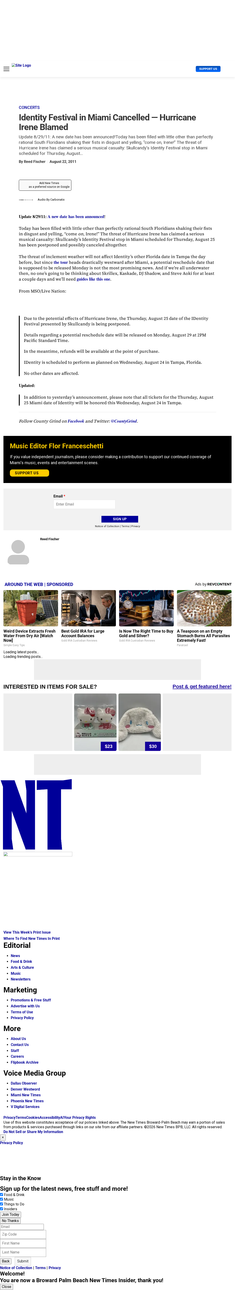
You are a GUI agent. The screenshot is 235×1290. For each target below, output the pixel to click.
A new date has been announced (76, 216)
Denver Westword (25, 1089)
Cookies (32, 1117)
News (15, 956)
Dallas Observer (24, 1083)
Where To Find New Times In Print (31, 938)
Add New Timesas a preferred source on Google (49, 185)
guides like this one (93, 279)
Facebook (76, 421)
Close (6, 1286)
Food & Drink (21, 961)
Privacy (135, 526)
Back (6, 1261)
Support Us (208, 69)
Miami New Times (26, 1095)
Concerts (29, 107)
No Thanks (10, 1221)
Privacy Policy (22, 1018)
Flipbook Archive (25, 1062)
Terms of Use (22, 1012)
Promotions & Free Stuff (31, 1000)
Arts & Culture (22, 967)
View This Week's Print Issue (27, 932)
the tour (61, 262)
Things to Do (14, 1204)
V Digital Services (25, 1107)
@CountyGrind (124, 421)
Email (59, 496)
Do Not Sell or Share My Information (33, 1132)
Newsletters (21, 979)
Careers (17, 1056)
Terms (125, 526)
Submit (22, 1261)
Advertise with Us (25, 1006)
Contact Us (20, 1045)
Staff (15, 1050)
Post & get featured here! (202, 686)
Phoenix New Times (27, 1101)
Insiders (10, 1209)
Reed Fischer (34, 161)
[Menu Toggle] (6, 69)
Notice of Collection (107, 526)
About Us (18, 1039)
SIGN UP (120, 519)
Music (16, 973)
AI (62, 1117)
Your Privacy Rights (80, 1117)
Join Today (10, 1214)
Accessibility (49, 1117)
